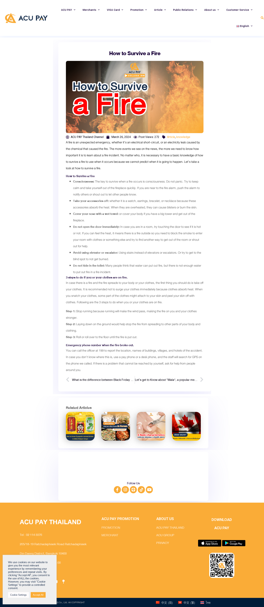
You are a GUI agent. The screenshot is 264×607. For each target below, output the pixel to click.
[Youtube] (149, 489)
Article (158, 9)
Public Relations (183, 9)
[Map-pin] (63, 581)
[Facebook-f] (117, 489)
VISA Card (113, 9)
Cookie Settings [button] (18, 595)
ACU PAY (66, 9)
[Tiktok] (141, 489)
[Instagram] (125, 489)
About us (210, 9)
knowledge (183, 137)
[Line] (133, 489)
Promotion (136, 9)
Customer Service (237, 9)
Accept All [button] (38, 595)
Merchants (89, 9)
